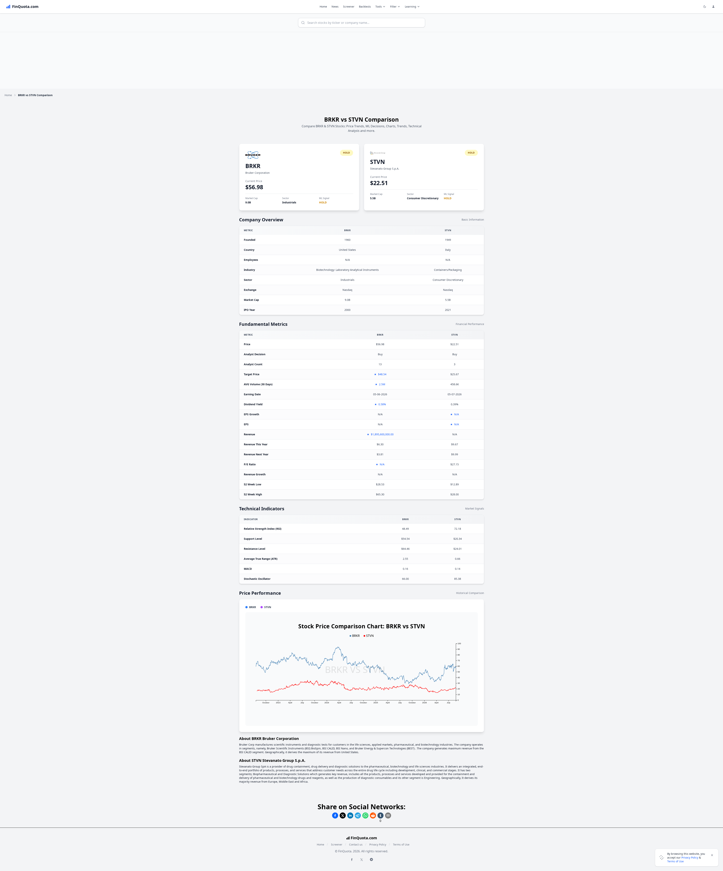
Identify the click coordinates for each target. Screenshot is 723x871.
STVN (377, 162)
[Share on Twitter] (343, 815)
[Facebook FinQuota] (352, 859)
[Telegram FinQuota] (371, 859)
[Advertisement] (361, 60)
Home (323, 6)
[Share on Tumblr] (380, 815)
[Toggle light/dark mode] (704, 6)
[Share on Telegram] (358, 815)
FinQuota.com (364, 837)
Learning (410, 6)
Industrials (289, 202)
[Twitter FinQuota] (361, 859)
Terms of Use (401, 844)
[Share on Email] (388, 815)
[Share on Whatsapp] (365, 815)
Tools (378, 6)
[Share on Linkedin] (350, 815)
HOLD (323, 202)
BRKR (252, 166)
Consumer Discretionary (423, 198)
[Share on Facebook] (335, 815)
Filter (393, 6)
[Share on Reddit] (373, 815)
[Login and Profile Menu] (713, 6)
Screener (348, 6)
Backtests (365, 6)
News (335, 6)
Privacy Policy (377, 844)
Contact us (356, 844)
